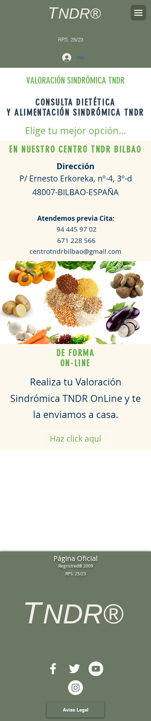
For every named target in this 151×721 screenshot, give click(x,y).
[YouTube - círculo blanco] (95, 668)
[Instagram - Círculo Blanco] (75, 687)
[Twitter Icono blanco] (74, 668)
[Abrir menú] (138, 12)
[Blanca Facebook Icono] (53, 668)
